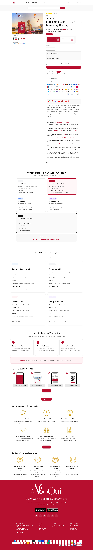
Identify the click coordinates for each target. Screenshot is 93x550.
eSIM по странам (20, 526)
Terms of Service (74, 531)
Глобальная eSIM (20, 531)
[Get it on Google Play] (52, 510)
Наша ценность (42, 528)
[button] (21, 2)
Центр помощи (74, 525)
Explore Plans (46, 399)
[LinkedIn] (56, 515)
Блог (40, 525)
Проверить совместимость (77, 22)
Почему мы (41, 529)
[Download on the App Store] (40, 510)
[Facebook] (36, 515)
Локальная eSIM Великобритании (24, 525)
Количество (48, 45)
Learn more (46, 390)
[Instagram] (40, 515)
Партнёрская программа (58, 525)
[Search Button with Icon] (29, 8)
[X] (52, 515)
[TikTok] (48, 515)
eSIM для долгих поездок (22, 529)
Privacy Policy (73, 529)
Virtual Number (19, 532)
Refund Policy (73, 528)
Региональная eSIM (21, 528)
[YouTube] (44, 515)
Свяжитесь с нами (75, 526)
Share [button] (48, 162)
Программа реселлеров (58, 526)
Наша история (42, 526)
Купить (63, 67)
